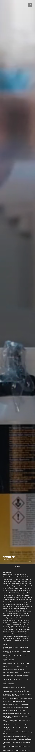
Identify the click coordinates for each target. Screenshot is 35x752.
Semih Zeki (10, 557)
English (30, 561)
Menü (18, 566)
